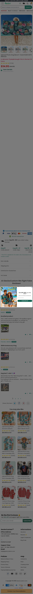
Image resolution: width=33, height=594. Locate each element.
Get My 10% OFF (25, 300)
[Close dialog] (31, 287)
